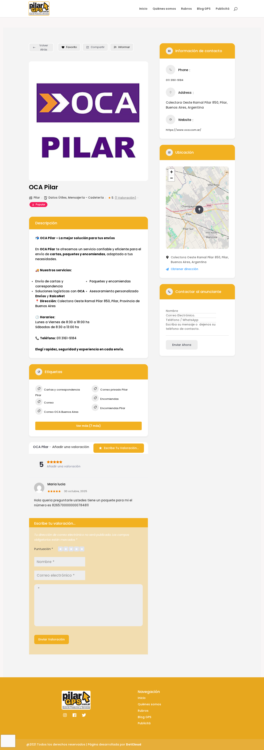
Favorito (71, 47)
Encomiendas (109, 399)
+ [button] (171, 171)
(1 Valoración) (125, 197)
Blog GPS (204, 9)
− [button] (171, 178)
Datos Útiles (57, 197)
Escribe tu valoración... (121, 448)
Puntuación (43, 549)
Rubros (186, 9)
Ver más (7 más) (88, 426)
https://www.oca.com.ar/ (183, 130)
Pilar (37, 197)
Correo (48, 403)
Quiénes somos (164, 9)
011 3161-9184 (174, 80)
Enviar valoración (51, 639)
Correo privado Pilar (114, 390)
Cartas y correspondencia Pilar (57, 392)
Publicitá (222, 9)
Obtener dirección (184, 269)
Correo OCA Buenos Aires (60, 412)
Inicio (143, 9)
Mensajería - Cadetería (86, 197)
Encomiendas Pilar (112, 408)
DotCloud (133, 744)
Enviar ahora (181, 345)
